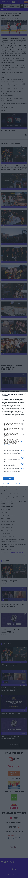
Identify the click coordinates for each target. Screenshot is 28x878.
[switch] (22, 424)
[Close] (25, 394)
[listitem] (14, 421)
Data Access (14, 483)
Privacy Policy (22, 483)
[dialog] (14, 439)
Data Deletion (6, 483)
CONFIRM (8, 478)
